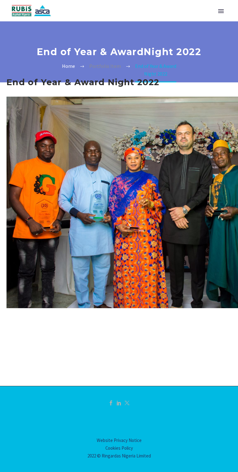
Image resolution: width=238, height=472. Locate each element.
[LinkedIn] (119, 402)
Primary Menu (221, 11)
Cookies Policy (119, 448)
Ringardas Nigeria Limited (126, 456)
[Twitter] (127, 402)
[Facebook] (110, 402)
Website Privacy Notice (119, 440)
